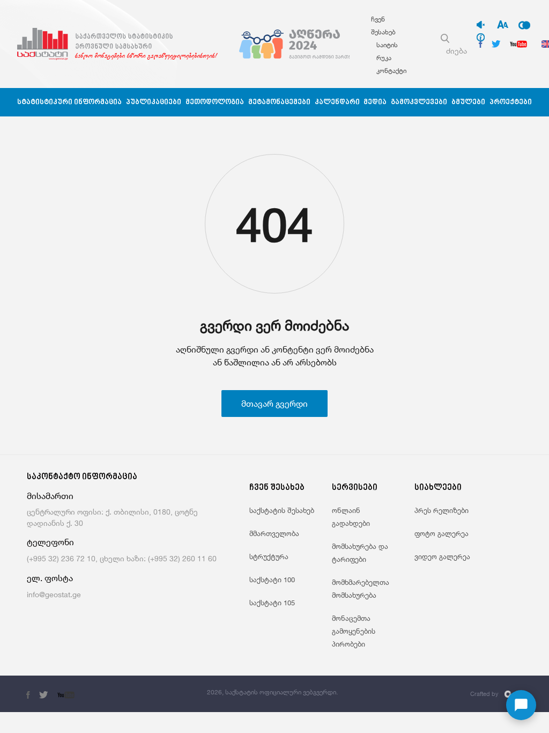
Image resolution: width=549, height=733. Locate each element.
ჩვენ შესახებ (277, 488)
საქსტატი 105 (272, 602)
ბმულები (468, 102)
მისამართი (50, 496)
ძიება (456, 50)
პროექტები (510, 102)
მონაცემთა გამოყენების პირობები (353, 631)
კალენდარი (337, 102)
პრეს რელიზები (441, 510)
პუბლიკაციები (153, 102)
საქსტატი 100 (272, 579)
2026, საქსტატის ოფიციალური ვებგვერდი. (272, 692)
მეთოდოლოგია (215, 102)
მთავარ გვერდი (274, 403)
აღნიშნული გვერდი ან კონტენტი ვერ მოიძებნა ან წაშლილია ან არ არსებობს (275, 356)
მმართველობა (274, 533)
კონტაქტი (391, 71)
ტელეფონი (50, 542)
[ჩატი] (521, 705)
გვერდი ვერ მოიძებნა (274, 325)
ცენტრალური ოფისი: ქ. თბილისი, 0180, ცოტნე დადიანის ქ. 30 (112, 517)
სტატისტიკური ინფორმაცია (69, 102)
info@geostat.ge (54, 594)
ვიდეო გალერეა (442, 556)
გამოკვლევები (419, 102)
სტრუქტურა (268, 556)
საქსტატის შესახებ (281, 510)
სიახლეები (438, 488)
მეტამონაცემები (279, 102)
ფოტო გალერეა (441, 533)
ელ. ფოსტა (50, 578)
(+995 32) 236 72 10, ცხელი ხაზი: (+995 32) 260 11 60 (122, 558)
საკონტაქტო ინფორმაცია (82, 477)
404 (274, 224)
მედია (375, 102)
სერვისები (354, 488)
